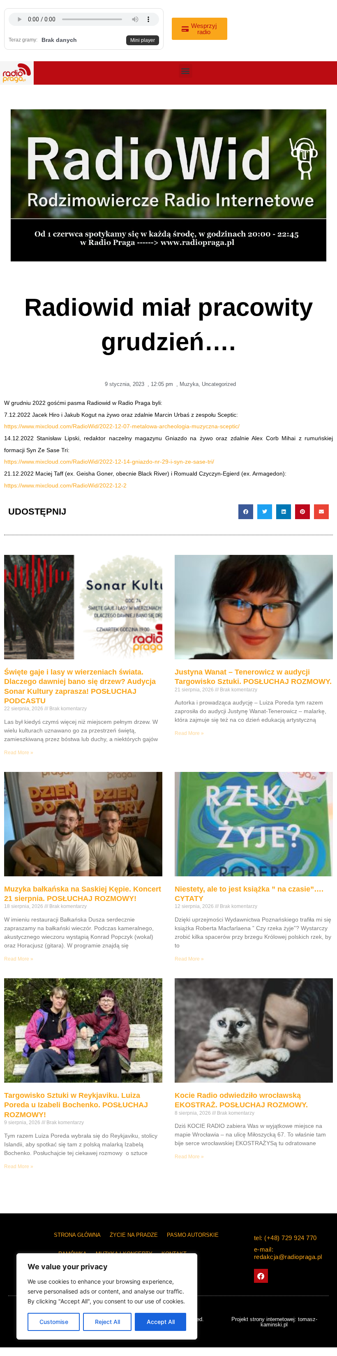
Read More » (18, 752)
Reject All (107, 1321)
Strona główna (77, 1235)
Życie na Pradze (134, 1235)
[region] (106, 1296)
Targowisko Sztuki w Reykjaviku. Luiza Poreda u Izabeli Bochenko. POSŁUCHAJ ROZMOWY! (76, 1105)
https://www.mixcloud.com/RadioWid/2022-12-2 (65, 486)
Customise (53, 1321)
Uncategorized (219, 384)
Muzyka (189, 384)
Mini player (142, 40)
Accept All (161, 1321)
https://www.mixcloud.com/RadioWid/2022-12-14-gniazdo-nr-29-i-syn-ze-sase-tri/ (109, 462)
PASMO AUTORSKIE (193, 1235)
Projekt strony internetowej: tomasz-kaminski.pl (274, 1322)
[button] (185, 71)
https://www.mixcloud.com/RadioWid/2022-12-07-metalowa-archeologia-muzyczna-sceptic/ (122, 426)
